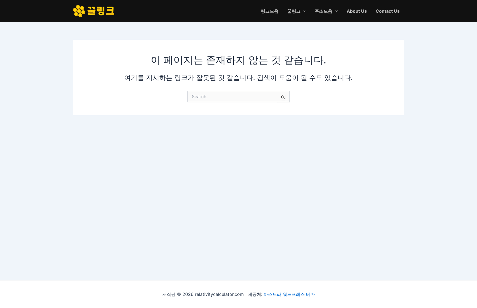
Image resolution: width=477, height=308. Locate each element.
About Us (357, 11)
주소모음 (323, 11)
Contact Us (388, 11)
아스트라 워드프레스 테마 (289, 294)
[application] (303, 11)
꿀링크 (294, 11)
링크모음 (270, 11)
